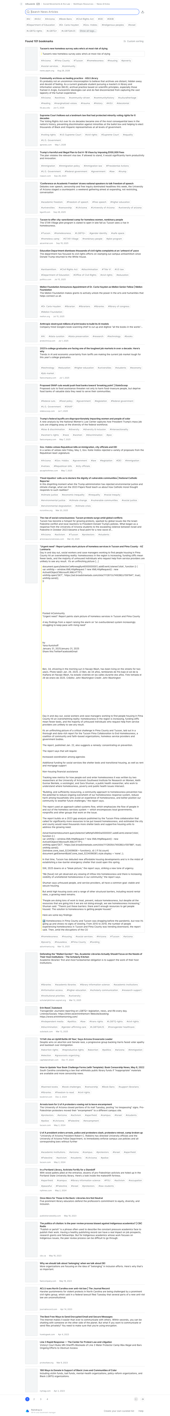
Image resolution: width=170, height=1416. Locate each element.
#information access (52, 990)
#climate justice (49, 494)
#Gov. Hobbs (90, 25)
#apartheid (91, 1115)
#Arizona (50, 19)
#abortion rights (49, 1050)
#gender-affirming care (73, 1027)
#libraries (99, 306)
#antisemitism (48, 269)
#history (98, 103)
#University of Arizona (103, 207)
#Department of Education (41, 25)
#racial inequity (112, 494)
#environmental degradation (56, 506)
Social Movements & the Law (56, 4)
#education (122, 275)
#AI (28, 19)
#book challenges (71, 1086)
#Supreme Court (110, 134)
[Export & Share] (143, 12)
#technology (114, 336)
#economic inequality (73, 494)
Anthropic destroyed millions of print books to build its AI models (57, 321)
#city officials (83, 466)
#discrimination (90, 269)
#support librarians (129, 1086)
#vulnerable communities (104, 500)
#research (98, 336)
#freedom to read (64, 1092)
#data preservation (78, 336)
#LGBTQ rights (34, 31)
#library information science (95, 984)
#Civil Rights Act (85, 19)
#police (45, 1120)
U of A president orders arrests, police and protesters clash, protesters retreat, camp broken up (74, 1130)
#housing (112, 60)
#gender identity (98, 233)
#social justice (129, 500)
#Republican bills (63, 466)
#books (129, 336)
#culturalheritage (127, 97)
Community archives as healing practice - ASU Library (51, 76)
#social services (49, 66)
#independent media (52, 1021)
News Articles (103, 4)
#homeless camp (50, 238)
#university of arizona (130, 207)
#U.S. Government (51, 140)
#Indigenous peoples (113, 25)
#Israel (131, 25)
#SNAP (69, 406)
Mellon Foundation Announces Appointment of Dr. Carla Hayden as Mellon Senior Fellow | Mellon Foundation (81, 284)
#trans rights (96, 1021)
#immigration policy (69, 166)
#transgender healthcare (121, 1027)
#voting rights (48, 134)
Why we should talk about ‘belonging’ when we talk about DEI (55, 1261)
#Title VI (106, 269)
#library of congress (118, 306)
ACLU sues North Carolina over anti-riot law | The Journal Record (58, 1286)
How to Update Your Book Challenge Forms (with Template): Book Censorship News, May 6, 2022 (75, 1065)
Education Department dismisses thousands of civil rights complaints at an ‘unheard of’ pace (72, 248)
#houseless (61, 942)
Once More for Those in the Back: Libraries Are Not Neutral (54, 1195)
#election (46, 1055)
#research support (132, 990)
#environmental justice (53, 500)
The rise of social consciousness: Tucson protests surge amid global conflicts (64, 515)
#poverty (126, 60)
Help (141, 1411)
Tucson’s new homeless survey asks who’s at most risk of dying (56, 46)
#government (98, 171)
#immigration (48, 166)
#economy (135, 367)
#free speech (99, 202)
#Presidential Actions (117, 166)
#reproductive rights (73, 1050)
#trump (122, 171)
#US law (119, 269)
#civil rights (91, 134)
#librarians (84, 306)
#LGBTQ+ (52, 31)
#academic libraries (65, 984)
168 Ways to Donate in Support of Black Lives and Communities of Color (61, 1368)
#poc (109, 435)
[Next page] (143, 1399)
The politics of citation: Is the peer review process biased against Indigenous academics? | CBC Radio (77, 1221)
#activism (60, 534)
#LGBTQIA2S (68, 31)
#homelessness (95, 60)
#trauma (85, 103)
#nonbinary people (92, 238)
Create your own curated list (119, 1411)
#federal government (76, 171)
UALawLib (32, 4)
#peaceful (46, 1186)
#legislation (101, 401)
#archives (60, 97)
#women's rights (50, 435)
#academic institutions (126, 984)
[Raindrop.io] (27, 1411)
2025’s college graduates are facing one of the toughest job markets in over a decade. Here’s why (75, 346)
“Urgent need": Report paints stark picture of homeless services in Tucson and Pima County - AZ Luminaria (80, 544)
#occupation (135, 1180)
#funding (94, 942)
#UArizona (81, 207)
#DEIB (110, 19)
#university (74, 995)
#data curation (56, 336)
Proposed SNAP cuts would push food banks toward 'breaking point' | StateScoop (67, 383)
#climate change (78, 500)
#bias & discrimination (53, 429)
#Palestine (73, 1120)
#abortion (93, 1050)
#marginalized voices (65, 103)
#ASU (38, 19)
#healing (45, 103)
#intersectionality (119, 429)
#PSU (107, 1180)
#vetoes (45, 466)
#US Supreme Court (70, 134)
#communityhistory (104, 97)
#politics (71, 1021)
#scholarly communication (104, 990)
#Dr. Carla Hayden (69, 25)
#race (66, 435)
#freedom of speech (77, 202)
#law (112, 171)
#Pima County (62, 60)
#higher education (120, 202)
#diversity (74, 429)
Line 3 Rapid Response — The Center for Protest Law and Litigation (59, 1339)
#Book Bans (65, 19)
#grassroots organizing (67, 1055)
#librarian (70, 306)
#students (120, 367)
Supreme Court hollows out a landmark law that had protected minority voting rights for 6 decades (75, 113)
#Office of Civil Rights (84, 275)
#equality (128, 134)
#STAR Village (70, 238)
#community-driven (79, 97)
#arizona (128, 936)
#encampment (91, 1120)
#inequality (94, 494)
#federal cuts (48, 401)
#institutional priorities (53, 995)
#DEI (100, 19)
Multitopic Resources (83, 4)
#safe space (117, 233)
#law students (106, 1186)
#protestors (88, 534)
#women (77, 435)
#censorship (65, 207)
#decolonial (123, 103)
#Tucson (78, 60)
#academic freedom (52, 202)
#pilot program (114, 238)
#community (68, 66)
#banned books (49, 1086)
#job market (47, 373)
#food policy (66, 401)
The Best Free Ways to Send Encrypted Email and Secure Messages (59, 1314)
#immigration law (93, 166)
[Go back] (21, 4)
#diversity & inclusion (94, 429)
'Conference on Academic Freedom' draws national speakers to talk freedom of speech (69, 181)
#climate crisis (83, 506)
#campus (106, 1115)
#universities (48, 207)
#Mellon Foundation (51, 312)
